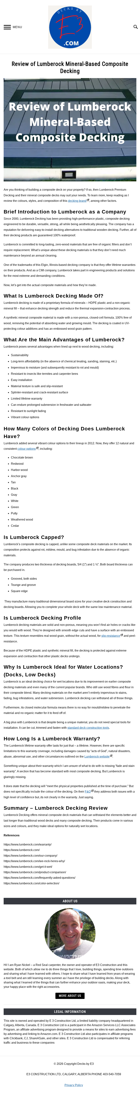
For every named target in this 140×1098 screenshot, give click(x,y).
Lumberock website (97, 756)
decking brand (77, 200)
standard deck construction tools (88, 727)
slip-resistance (110, 635)
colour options (27, 448)
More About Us (70, 995)
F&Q (88, 791)
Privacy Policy (74, 1085)
